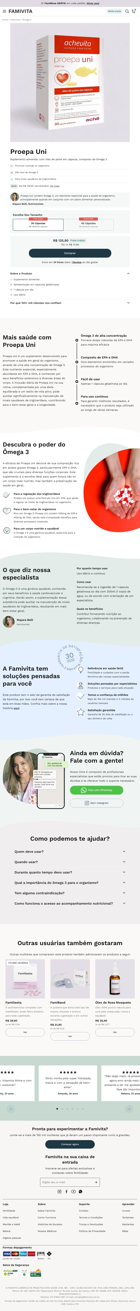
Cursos (126, 1210)
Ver (25, 1032)
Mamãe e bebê (11, 1224)
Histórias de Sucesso (50, 1224)
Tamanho (36, 214)
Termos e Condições (91, 1217)
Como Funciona (47, 1217)
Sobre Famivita (46, 1210)
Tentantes (128, 1217)
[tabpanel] (25, 998)
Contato (83, 1210)
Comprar (70, 253)
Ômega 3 (27, 20)
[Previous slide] (11, 1109)
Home (5, 20)
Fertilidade (9, 1210)
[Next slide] (129, 1109)
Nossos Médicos (47, 1231)
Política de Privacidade (92, 1231)
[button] (57, 1109)
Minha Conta (114, 11)
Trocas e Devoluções (91, 1224)
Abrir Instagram (99, 803)
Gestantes (128, 1224)
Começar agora (70, 1144)
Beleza (6, 1231)
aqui (16, 708)
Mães (125, 1231)
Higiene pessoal (12, 1238)
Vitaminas (15, 20)
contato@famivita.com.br (87, 1297)
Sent (97, 1182)
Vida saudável (11, 1217)
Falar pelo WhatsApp (100, 790)
